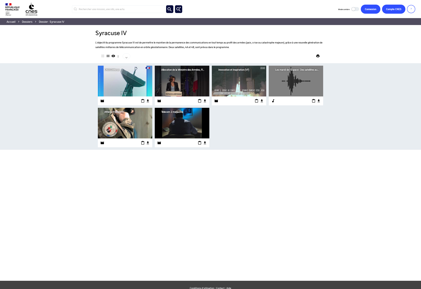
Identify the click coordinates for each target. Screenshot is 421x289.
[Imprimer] (317, 55)
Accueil (11, 21)
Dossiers (27, 21)
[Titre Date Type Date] (127, 56)
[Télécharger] (147, 101)
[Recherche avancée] (178, 9)
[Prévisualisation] (142, 101)
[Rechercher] (169, 9)
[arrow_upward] (120, 53)
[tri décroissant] (121, 53)
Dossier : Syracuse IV (51, 21)
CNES (393, 9)
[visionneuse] (113, 56)
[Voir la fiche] (125, 81)
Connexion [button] (370, 9)
